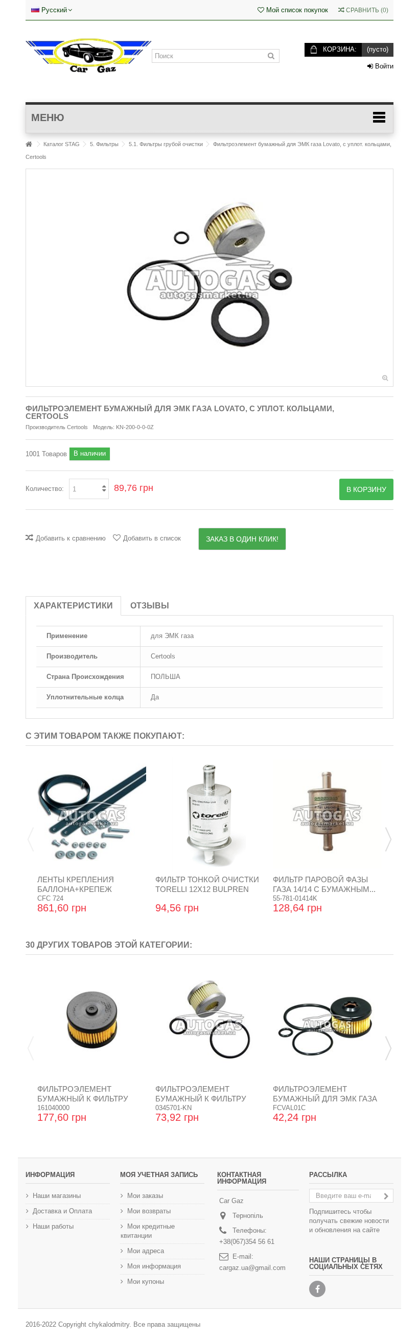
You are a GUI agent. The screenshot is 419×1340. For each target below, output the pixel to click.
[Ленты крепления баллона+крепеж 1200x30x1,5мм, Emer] (91, 814)
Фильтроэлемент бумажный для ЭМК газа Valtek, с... (325, 1099)
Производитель (45, 427)
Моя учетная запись (159, 1175)
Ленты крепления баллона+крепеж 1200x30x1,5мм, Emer (79, 889)
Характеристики (73, 605)
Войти (383, 66)
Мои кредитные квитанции (148, 1231)
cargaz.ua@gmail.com (252, 1268)
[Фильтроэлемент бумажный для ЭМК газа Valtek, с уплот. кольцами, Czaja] (327, 1023)
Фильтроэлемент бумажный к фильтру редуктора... (82, 1099)
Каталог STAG (61, 144)
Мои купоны (145, 1281)
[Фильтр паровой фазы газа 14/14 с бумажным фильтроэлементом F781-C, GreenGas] (327, 814)
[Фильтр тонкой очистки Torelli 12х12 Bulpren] (209, 814)
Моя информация (154, 1266)
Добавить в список (152, 538)
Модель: (103, 427)
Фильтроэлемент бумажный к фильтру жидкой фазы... (200, 1099)
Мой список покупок (296, 10)
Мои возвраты (149, 1211)
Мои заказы (145, 1196)
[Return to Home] (29, 144)
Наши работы (53, 1226)
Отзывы (149, 605)
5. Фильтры (104, 144)
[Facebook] (317, 1289)
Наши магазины (57, 1196)
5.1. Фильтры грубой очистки (166, 144)
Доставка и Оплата (62, 1211)
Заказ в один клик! (242, 539)
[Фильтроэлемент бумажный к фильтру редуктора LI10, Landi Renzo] (91, 1023)
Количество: (45, 488)
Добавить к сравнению (71, 538)
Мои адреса (145, 1251)
